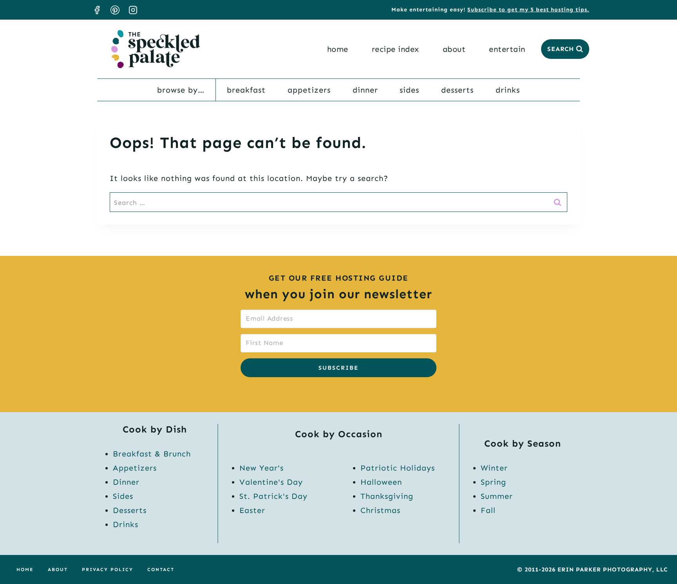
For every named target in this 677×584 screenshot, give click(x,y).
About (454, 49)
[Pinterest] (115, 10)
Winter (494, 468)
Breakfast (246, 90)
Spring (493, 482)
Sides (409, 90)
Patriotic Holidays (397, 468)
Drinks (508, 90)
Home (337, 49)
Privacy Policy (107, 569)
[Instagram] (133, 10)
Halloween (381, 482)
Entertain (507, 49)
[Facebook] (97, 10)
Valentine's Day (271, 482)
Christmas (380, 510)
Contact (160, 569)
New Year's (261, 468)
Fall (488, 510)
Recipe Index (395, 49)
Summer (497, 496)
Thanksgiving (386, 496)
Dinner (365, 90)
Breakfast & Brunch (152, 453)
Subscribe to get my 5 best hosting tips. (528, 9)
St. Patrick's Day (273, 496)
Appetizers (309, 90)
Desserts (457, 90)
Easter (252, 510)
